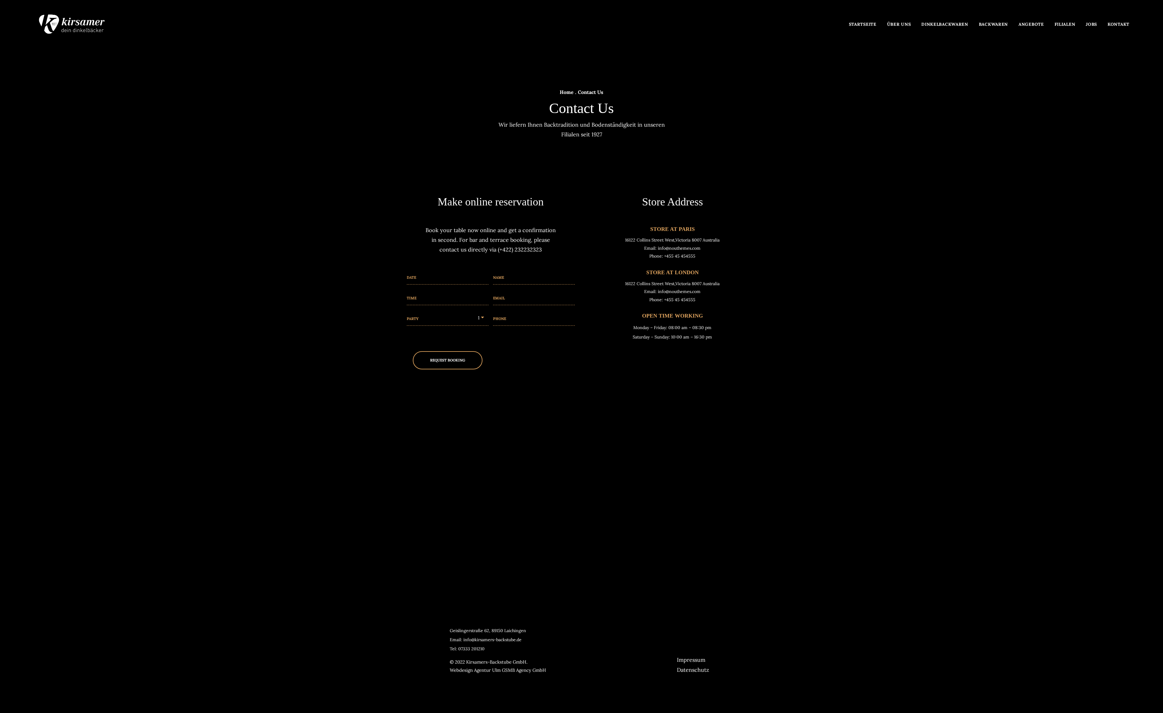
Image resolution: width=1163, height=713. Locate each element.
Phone (499, 318)
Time (411, 298)
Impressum (691, 659)
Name (498, 277)
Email (499, 298)
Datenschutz (693, 669)
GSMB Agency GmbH (524, 670)
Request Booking (447, 360)
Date (411, 277)
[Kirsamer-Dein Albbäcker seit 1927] (72, 24)
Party (413, 318)
